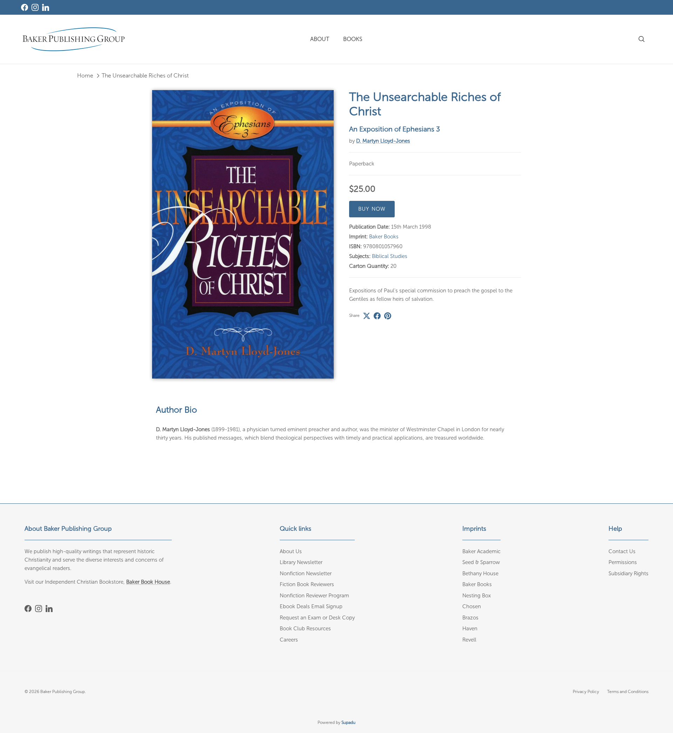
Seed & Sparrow (481, 562)
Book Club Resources (305, 628)
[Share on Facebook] (377, 315)
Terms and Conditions (627, 691)
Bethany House (480, 573)
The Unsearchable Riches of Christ (145, 75)
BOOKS (352, 39)
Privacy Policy (586, 691)
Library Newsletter (301, 562)
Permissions (623, 562)
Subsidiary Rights (628, 573)
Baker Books (384, 237)
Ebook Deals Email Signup (311, 606)
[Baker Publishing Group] (73, 39)
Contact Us (622, 551)
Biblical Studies (389, 256)
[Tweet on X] (366, 315)
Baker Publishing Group (62, 691)
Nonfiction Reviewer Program (314, 595)
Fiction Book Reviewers (307, 584)
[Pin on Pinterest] (387, 315)
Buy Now (372, 209)
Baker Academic (481, 551)
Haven (469, 628)
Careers (289, 640)
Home (85, 75)
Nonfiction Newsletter (306, 573)
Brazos (470, 618)
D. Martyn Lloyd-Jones (383, 141)
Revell (469, 640)
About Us (291, 551)
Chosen (471, 606)
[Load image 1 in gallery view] (243, 234)
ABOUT (319, 39)
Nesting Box (476, 595)
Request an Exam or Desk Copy (317, 618)
